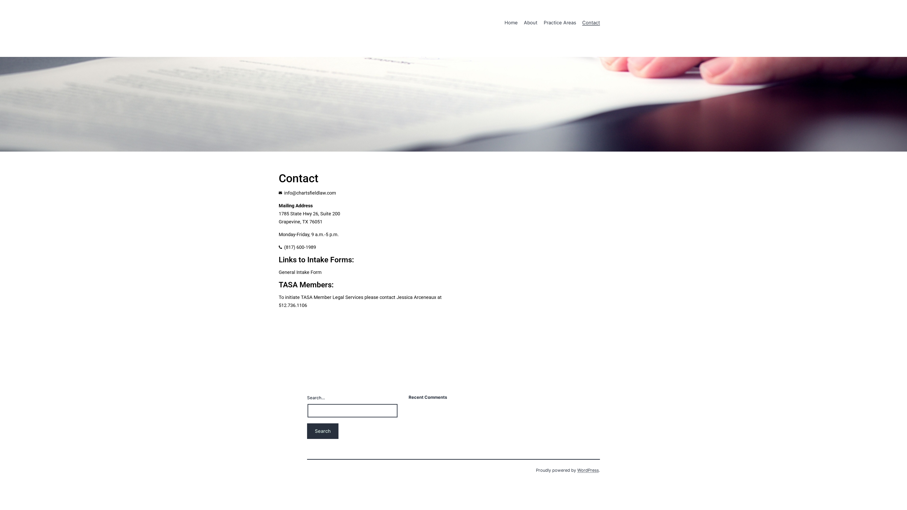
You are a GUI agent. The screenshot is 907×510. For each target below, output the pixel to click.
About (530, 23)
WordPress (588, 470)
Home (511, 23)
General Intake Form (300, 272)
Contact (591, 23)
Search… (316, 397)
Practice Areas (560, 23)
